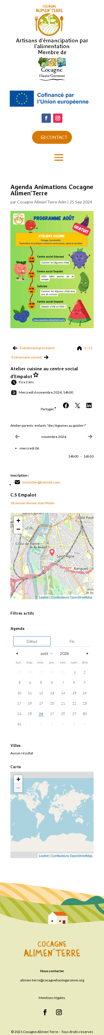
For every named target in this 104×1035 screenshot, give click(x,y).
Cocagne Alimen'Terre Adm (41, 201)
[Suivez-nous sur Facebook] (46, 118)
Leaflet (44, 597)
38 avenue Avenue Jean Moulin (32, 503)
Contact (57, 137)
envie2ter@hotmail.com (41, 482)
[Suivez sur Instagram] (57, 118)
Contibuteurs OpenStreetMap (71, 597)
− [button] (18, 529)
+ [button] (18, 520)
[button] (89, 405)
